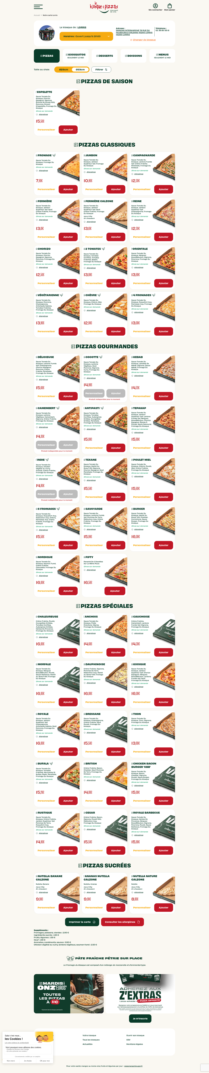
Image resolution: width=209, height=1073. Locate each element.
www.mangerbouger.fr (133, 1066)
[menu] (38, 7)
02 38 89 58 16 (162, 30)
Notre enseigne (46, 1035)
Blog (41, 1048)
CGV (128, 1040)
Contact (43, 1044)
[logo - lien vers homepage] (104, 7)
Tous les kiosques (91, 1040)
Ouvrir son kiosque (135, 1035)
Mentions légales (134, 1044)
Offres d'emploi (46, 1040)
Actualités (87, 1044)
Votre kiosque (89, 1035)
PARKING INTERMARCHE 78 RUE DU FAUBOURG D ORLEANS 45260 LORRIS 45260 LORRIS (134, 32)
